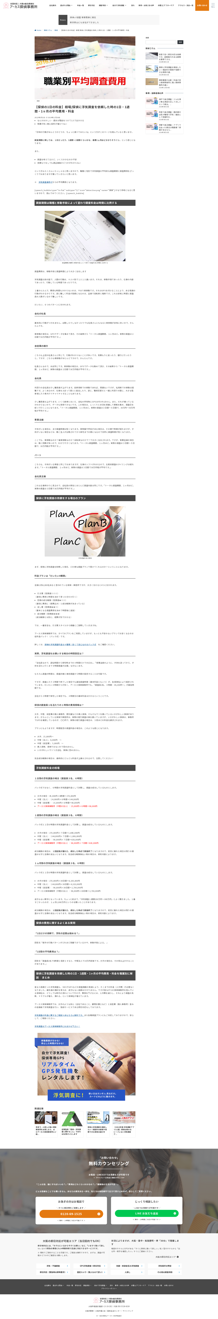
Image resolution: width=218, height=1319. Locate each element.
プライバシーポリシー (109, 1288)
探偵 (38, 101)
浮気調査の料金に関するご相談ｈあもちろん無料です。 (59, 1015)
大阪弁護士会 (100, 1311)
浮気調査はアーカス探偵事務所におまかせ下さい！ (57, 1026)
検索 (147, 38)
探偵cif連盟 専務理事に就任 (83, 17)
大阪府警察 (89, 1311)
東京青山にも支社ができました (84, 22)
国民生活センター (114, 1311)
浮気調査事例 (45, 182)
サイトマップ (128, 1311)
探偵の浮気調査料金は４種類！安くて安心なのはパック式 (70, 644)
